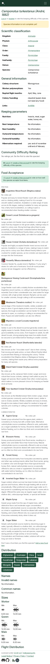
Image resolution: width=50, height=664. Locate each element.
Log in (3, 19)
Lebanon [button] (33, 560)
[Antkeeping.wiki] (17, 660)
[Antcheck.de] (12, 660)
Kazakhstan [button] (8, 560)
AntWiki (31, 105)
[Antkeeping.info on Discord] (3, 660)
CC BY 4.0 (18, 653)
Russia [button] (17, 565)
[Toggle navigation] (45, 3)
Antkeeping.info (29, 653)
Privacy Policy (19, 656)
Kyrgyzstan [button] (21, 560)
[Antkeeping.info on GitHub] (7, 660)
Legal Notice (6, 656)
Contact (30, 656)
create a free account (21, 163)
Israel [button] (39, 555)
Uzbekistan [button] (7, 570)
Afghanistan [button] (8, 555)
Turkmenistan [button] (29, 565)
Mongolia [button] (7, 565)
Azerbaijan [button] (21, 555)
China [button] (31, 555)
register (12, 19)
